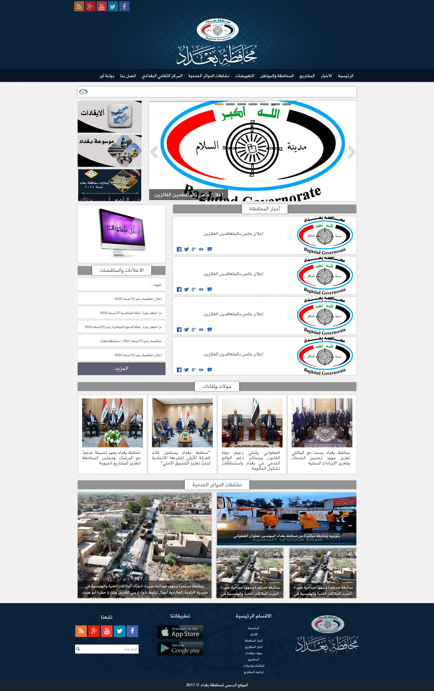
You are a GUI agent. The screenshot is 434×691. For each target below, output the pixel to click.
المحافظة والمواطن (277, 75)
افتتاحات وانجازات (253, 665)
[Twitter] (113, 6)
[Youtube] (102, 6)
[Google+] (90, 6)
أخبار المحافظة (254, 640)
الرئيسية (345, 75)
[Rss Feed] (79, 6)
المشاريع (307, 75)
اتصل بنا (128, 75)
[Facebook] (124, 6)
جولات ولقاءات (253, 653)
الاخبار (326, 75)
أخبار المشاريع (253, 646)
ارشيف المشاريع (254, 671)
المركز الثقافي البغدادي (162, 75)
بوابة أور (106, 75)
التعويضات (244, 75)
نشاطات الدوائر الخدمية (208, 75)
